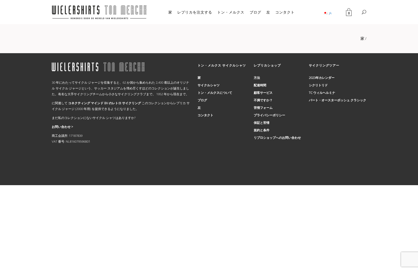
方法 (257, 77)
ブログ (255, 12)
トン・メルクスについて (215, 92)
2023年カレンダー (322, 77)
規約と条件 (261, 130)
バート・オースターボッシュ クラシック (337, 100)
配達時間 (260, 85)
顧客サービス (263, 92)
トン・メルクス (230, 12)
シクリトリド (318, 85)
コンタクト (285, 12)
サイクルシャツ (209, 85)
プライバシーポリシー (269, 115)
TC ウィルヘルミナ (322, 92)
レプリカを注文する (194, 12)
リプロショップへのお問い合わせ (277, 137)
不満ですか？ (263, 100)
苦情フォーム (263, 107)
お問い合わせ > (62, 126)
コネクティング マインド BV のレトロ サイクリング (104, 103)
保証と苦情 (261, 122)
